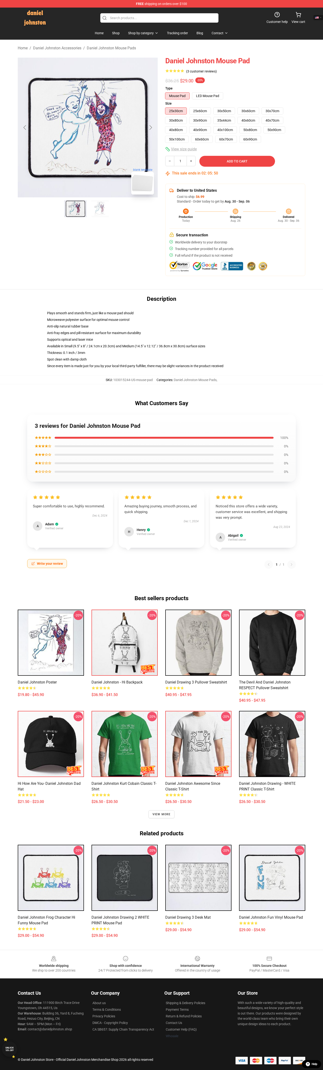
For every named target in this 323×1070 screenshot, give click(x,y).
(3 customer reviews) (201, 71)
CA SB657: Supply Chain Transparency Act (123, 1029)
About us (99, 1003)
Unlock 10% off (9, 1049)
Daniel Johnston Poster (37, 682)
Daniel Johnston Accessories (57, 48)
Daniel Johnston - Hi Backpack (117, 682)
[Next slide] (150, 127)
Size (168, 103)
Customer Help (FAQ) (181, 1029)
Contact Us (174, 1023)
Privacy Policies (103, 1016)
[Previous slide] (25, 127)
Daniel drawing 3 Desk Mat (188, 917)
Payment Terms (177, 1009)
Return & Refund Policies (184, 1016)
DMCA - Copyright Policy (110, 1023)
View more (162, 814)
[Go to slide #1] (75, 208)
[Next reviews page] (291, 564)
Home (23, 48)
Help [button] (314, 1064)
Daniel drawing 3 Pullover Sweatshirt (196, 682)
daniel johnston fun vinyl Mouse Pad (271, 917)
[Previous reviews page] (268, 564)
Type (169, 88)
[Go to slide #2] (100, 208)
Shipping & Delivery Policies (185, 1003)
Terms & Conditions (106, 1009)
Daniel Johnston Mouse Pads (111, 48)
